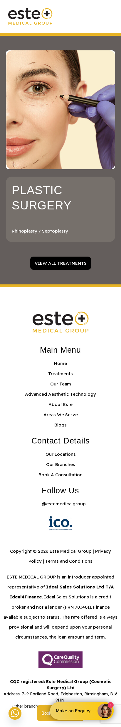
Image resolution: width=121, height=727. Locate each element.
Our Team (60, 384)
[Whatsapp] (15, 713)
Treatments (60, 373)
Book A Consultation (60, 474)
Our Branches (60, 464)
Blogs (60, 425)
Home (60, 363)
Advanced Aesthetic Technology (60, 394)
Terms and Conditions (69, 561)
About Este (60, 404)
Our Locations (61, 454)
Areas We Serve (60, 414)
